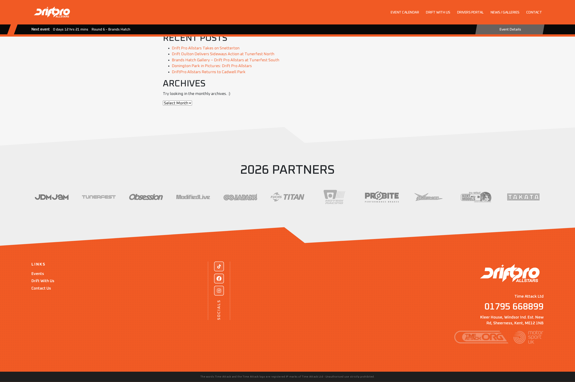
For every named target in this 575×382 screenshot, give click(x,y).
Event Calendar (405, 12)
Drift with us (438, 12)
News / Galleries (505, 12)
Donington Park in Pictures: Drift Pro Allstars (212, 66)
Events (37, 274)
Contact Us (41, 288)
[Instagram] (219, 291)
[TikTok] (219, 266)
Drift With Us (42, 281)
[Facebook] (219, 278)
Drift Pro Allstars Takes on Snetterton (205, 48)
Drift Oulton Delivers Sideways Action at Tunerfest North (223, 54)
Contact (534, 12)
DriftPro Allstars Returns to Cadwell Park (208, 72)
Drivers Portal (470, 12)
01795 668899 (514, 306)
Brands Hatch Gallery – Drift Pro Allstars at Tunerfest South (225, 60)
